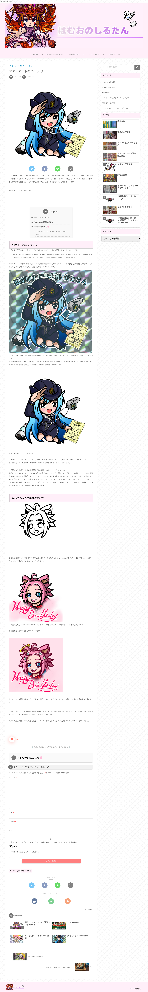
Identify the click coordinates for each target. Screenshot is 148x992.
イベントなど (15, 871)
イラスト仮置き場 (108, 82)
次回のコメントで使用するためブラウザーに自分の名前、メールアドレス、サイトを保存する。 (44, 842)
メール (12, 821)
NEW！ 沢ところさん (41, 217)
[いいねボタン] (12, 739)
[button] (137, 67)
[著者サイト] (34, 901)
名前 (11, 812)
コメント (13, 777)
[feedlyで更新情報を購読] (51, 901)
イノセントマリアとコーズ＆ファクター (116, 98)
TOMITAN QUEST (108, 103)
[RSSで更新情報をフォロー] (68, 901)
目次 (51, 212)
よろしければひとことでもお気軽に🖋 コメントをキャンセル (50, 233)
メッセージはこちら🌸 (41, 227)
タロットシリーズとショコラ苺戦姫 (115, 108)
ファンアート (27, 871)
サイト (11, 830)
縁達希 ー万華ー (108, 87)
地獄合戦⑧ (106, 93)
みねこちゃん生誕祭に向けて (43, 222)
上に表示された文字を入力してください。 (24, 852)
